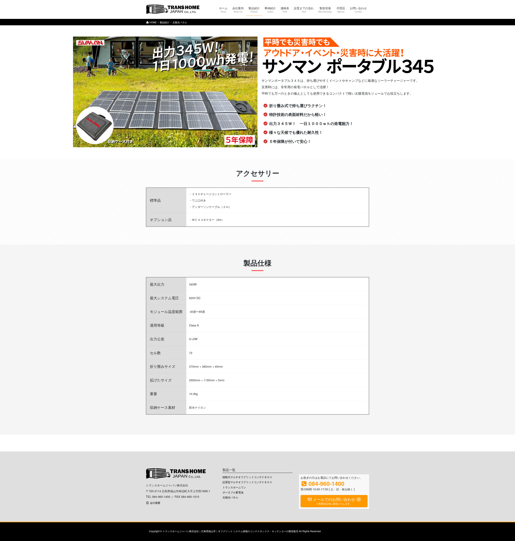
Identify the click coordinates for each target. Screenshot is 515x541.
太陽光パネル (230, 497)
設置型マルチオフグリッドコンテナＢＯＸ (247, 482)
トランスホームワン (234, 487)
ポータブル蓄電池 (232, 492)
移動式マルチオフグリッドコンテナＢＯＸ (247, 477)
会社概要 (154, 503)
